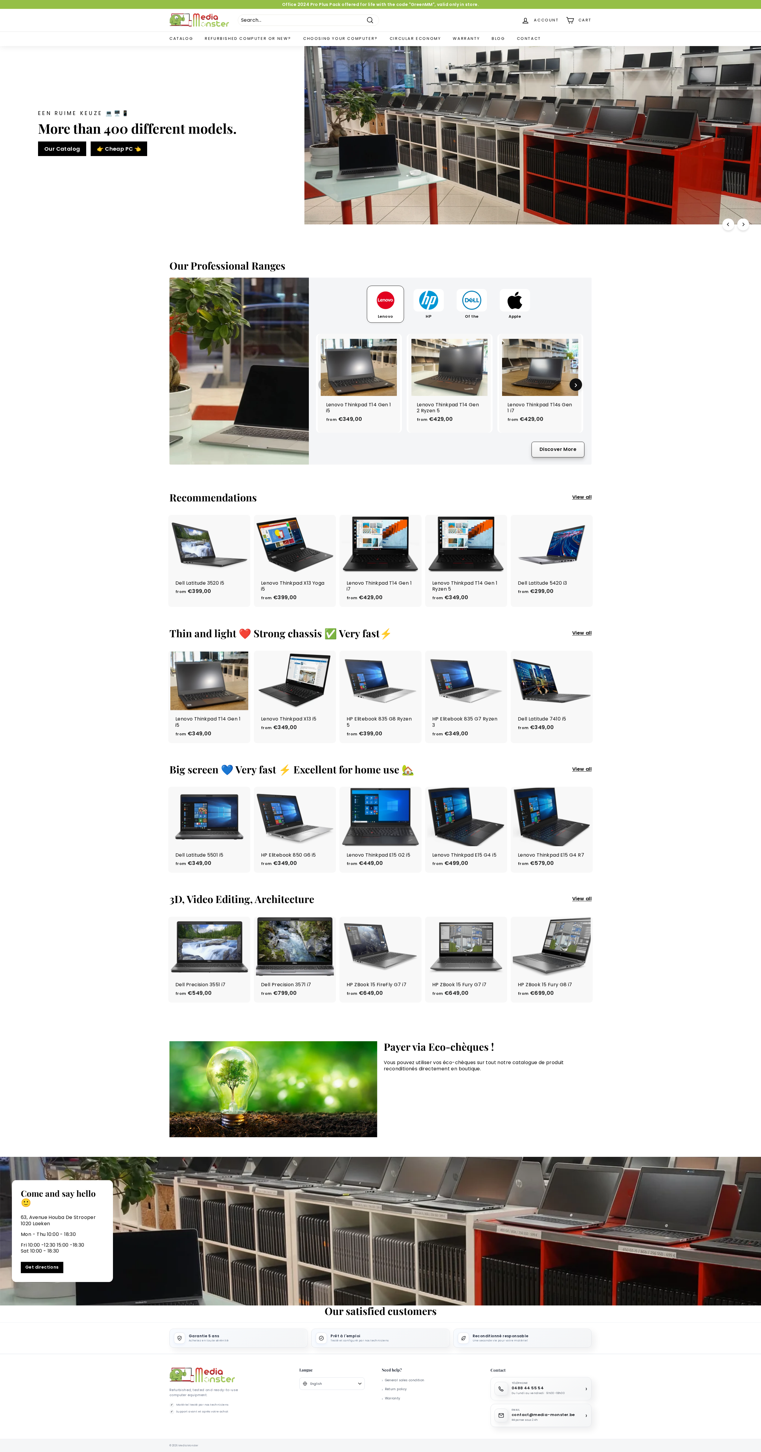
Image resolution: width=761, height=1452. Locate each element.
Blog (498, 38)
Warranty (466, 38)
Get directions (42, 1267)
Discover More (558, 449)
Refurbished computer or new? (248, 38)
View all (582, 497)
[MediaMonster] (202, 1375)
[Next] (743, 224)
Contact (529, 38)
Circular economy (415, 38)
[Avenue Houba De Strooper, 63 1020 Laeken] (380, 1231)
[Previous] (728, 224)
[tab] (385, 304)
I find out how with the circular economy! (559, 162)
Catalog (181, 38)
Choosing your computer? (340, 38)
